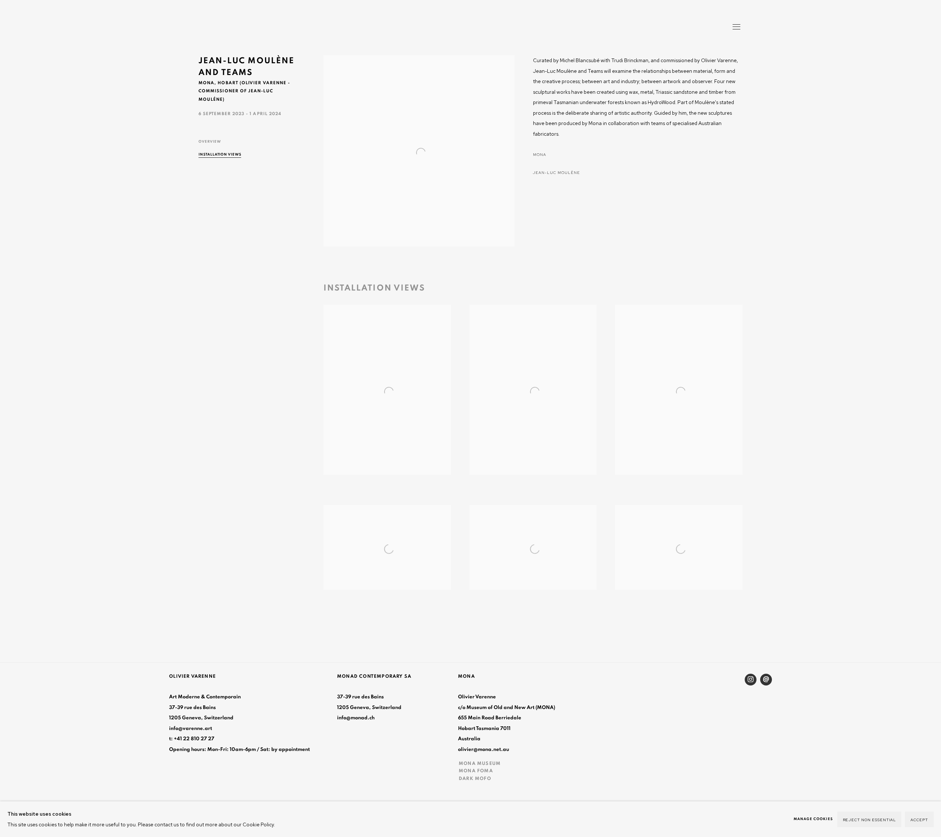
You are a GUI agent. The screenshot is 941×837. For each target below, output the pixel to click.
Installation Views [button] (219, 154)
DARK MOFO (475, 778)
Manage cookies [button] (813, 819)
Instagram (750, 679)
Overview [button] (209, 141)
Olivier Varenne (231, 27)
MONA (539, 154)
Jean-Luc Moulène (556, 172)
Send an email (766, 679)
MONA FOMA (476, 770)
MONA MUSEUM (480, 763)
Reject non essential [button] (869, 819)
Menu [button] (735, 27)
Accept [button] (919, 819)
